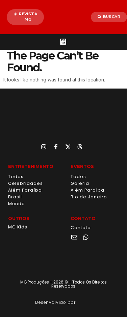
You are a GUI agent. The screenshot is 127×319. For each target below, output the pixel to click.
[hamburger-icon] (63, 42)
